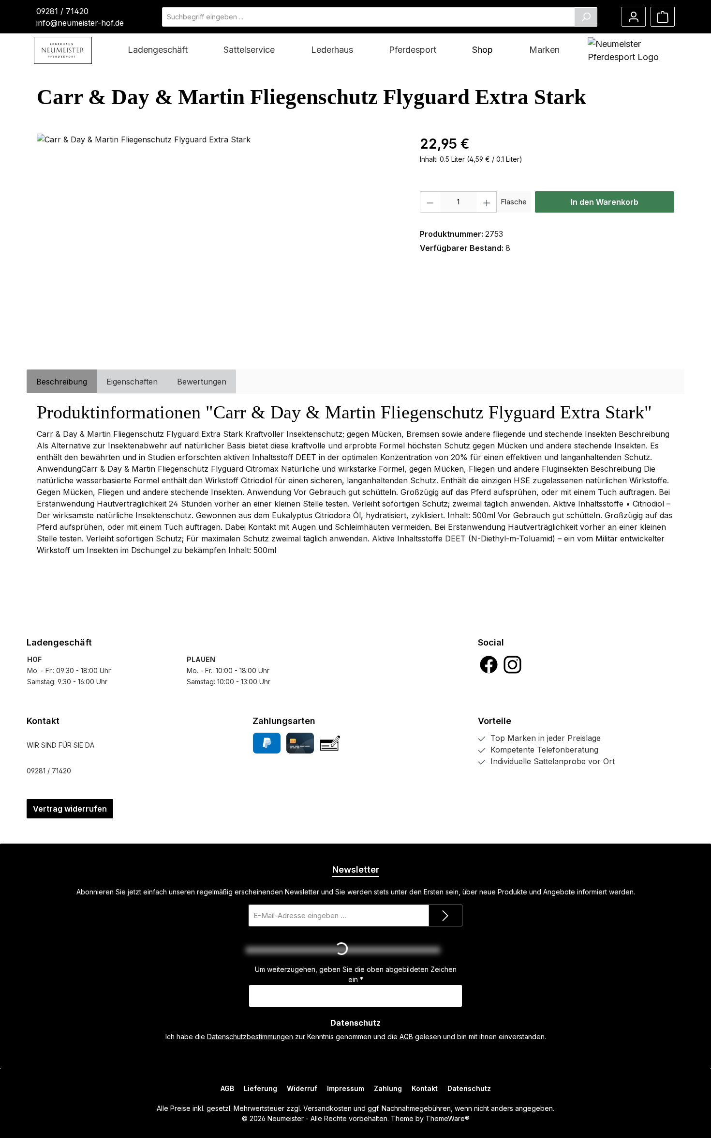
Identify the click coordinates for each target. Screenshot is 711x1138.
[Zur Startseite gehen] (63, 50)
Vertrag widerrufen (70, 809)
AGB (406, 1036)
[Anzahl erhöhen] (487, 202)
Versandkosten (327, 1108)
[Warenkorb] (663, 17)
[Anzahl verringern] (430, 202)
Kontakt (425, 1088)
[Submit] (445, 915)
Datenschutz (469, 1088)
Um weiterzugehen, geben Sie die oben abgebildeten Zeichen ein (356, 974)
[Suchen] (585, 17)
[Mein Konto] (634, 17)
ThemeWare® (448, 1118)
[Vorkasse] (330, 743)
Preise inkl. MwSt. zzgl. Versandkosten (481, 170)
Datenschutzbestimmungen (250, 1036)
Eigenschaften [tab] (132, 381)
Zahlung (388, 1088)
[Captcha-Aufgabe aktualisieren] (450, 950)
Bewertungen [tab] (201, 381)
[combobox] (368, 17)
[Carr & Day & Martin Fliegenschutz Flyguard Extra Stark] (218, 238)
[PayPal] (266, 743)
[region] (218, 238)
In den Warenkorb (604, 202)
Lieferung (260, 1088)
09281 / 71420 (62, 11)
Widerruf (302, 1088)
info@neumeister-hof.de (80, 23)
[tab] (62, 381)
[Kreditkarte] (300, 743)
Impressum (345, 1088)
